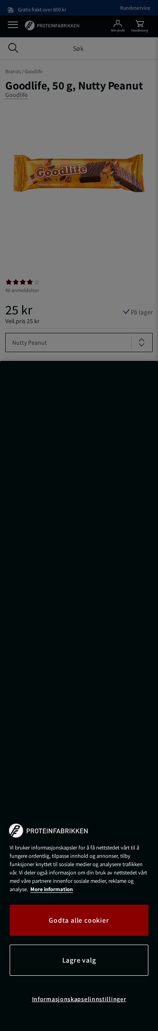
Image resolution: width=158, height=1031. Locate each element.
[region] (79, 696)
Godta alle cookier (79, 920)
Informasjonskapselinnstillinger (79, 999)
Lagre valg (79, 960)
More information (51, 889)
